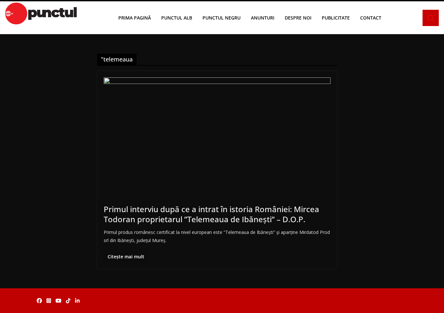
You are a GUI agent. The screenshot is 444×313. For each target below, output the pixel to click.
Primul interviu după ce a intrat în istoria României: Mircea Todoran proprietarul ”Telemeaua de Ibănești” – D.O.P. (211, 214)
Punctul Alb (176, 18)
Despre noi (298, 18)
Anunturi (262, 18)
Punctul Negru (221, 18)
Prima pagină (134, 18)
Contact (370, 18)
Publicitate (336, 18)
